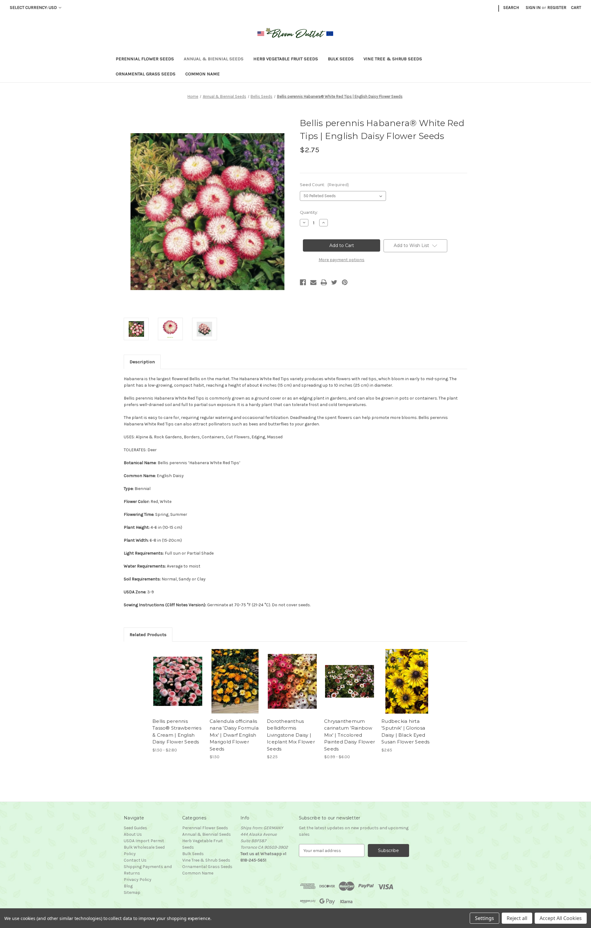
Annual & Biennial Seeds (213, 59)
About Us (133, 834)
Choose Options (178, 686)
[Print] (324, 282)
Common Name (202, 74)
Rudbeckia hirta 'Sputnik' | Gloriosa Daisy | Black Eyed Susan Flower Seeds (405, 731)
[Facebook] (303, 282)
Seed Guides (135, 827)
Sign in (533, 7)
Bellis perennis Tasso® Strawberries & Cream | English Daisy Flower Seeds (176, 731)
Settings (484, 918)
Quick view (173, 676)
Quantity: (309, 212)
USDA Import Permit (144, 840)
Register (556, 7)
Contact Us (135, 860)
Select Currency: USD (34, 7)
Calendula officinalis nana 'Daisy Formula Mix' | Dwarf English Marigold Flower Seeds (234, 735)
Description (142, 361)
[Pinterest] (345, 282)
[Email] (313, 282)
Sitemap (132, 892)
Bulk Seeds (341, 59)
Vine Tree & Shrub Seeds (393, 59)
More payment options (341, 259)
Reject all (517, 918)
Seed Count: (324, 184)
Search (511, 7)
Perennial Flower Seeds (145, 59)
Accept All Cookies (561, 918)
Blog (128, 886)
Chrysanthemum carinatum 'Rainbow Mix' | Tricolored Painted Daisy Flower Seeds (349, 735)
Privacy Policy (137, 879)
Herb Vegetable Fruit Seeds (285, 59)
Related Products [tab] (148, 634)
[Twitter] (334, 282)
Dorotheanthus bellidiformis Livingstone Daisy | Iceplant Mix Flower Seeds (291, 735)
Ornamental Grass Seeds (145, 74)
